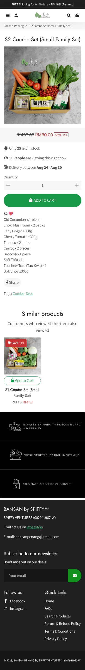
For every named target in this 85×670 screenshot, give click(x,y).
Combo (18, 293)
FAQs (48, 608)
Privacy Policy (55, 638)
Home (49, 600)
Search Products (57, 616)
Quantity (11, 177)
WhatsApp (35, 526)
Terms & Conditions (59, 631)
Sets (29, 293)
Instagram (18, 608)
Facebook (17, 600)
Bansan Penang (14, 26)
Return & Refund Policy (62, 623)
